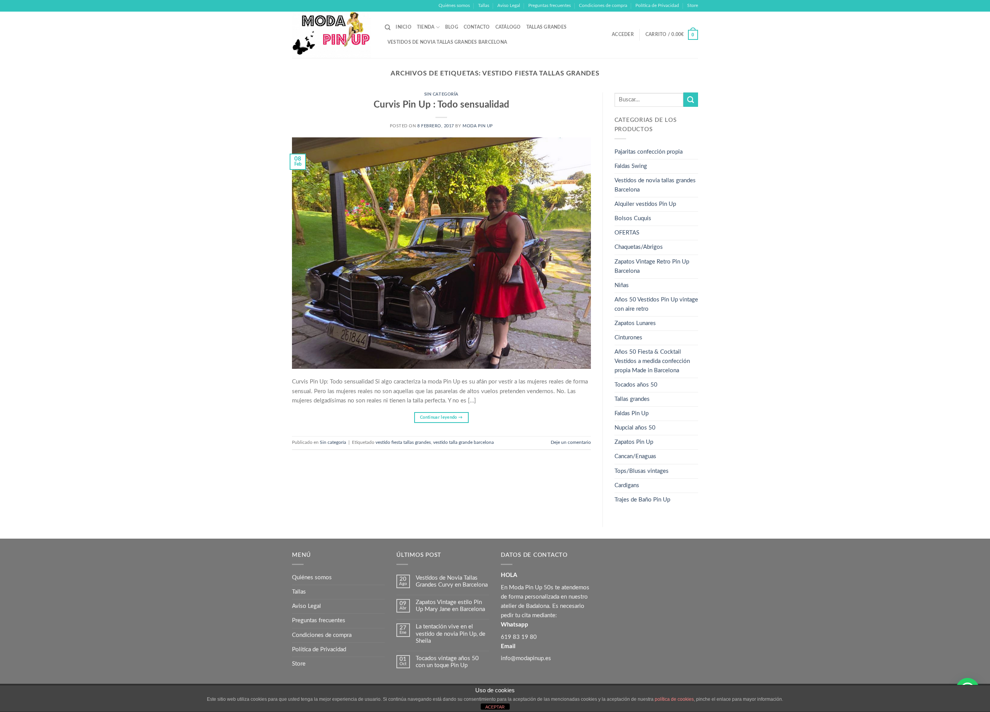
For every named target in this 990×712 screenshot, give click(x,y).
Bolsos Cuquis (632, 218)
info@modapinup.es (526, 658)
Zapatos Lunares (635, 323)
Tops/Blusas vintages (641, 471)
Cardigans (626, 485)
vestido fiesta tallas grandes (403, 442)
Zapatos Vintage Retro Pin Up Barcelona (651, 266)
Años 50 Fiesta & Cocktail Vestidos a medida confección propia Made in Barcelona (652, 361)
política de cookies (674, 699)
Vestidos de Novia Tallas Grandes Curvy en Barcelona (452, 581)
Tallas (483, 5)
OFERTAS (626, 233)
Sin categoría (441, 94)
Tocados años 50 (635, 385)
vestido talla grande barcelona (463, 442)
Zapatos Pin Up (633, 442)
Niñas (621, 285)
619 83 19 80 (519, 637)
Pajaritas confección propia (648, 152)
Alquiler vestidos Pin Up (645, 204)
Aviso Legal (508, 5)
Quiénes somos (454, 5)
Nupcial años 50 (634, 428)
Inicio (403, 27)
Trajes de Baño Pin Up (642, 500)
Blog (451, 27)
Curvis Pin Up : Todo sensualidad (441, 105)
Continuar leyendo (441, 417)
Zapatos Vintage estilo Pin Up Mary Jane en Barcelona (450, 605)
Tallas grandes (546, 27)
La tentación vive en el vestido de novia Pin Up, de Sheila (450, 634)
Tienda (425, 27)
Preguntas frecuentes (549, 5)
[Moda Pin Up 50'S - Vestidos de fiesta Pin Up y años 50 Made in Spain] (332, 35)
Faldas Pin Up (631, 413)
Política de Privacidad (657, 5)
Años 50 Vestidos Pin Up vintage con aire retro (656, 304)
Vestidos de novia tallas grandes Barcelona (447, 42)
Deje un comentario (571, 442)
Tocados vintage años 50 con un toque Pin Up (447, 662)
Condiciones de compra (603, 5)
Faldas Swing (630, 166)
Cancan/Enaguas (635, 456)
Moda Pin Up (478, 126)
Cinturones (628, 338)
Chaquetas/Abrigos (638, 247)
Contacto (477, 27)
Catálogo (508, 27)
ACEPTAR (495, 707)
